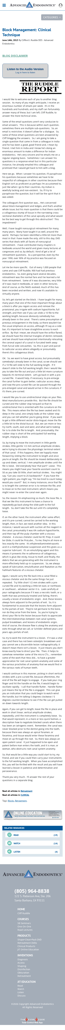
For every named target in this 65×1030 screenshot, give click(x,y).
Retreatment (26, 791)
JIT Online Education (28, 949)
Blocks (11, 800)
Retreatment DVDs (27, 942)
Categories (51, 17)
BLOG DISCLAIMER (15, 56)
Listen (21, 992)
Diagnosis (23, 959)
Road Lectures (25, 929)
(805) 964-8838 (32, 891)
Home (21, 909)
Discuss (22, 995)
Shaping (22, 966)
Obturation (23, 972)
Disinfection (24, 969)
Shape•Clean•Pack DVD (29, 939)
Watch (21, 988)
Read (20, 985)
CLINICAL (25, 795)
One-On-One (24, 926)
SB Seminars (24, 923)
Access (21, 962)
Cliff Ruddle (24, 913)
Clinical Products (26, 946)
